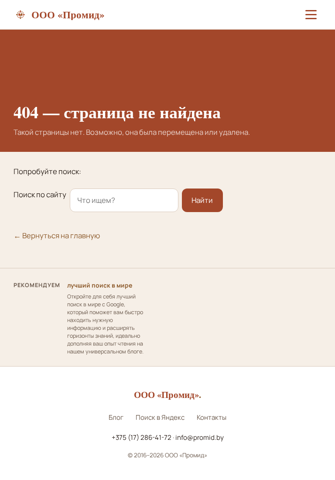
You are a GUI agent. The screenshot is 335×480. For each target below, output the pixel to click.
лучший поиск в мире (99, 285)
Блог (116, 417)
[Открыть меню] (311, 14)
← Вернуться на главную (57, 235)
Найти (202, 200)
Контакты (211, 417)
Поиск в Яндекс (160, 417)
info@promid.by (199, 437)
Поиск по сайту (40, 194)
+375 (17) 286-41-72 (141, 437)
